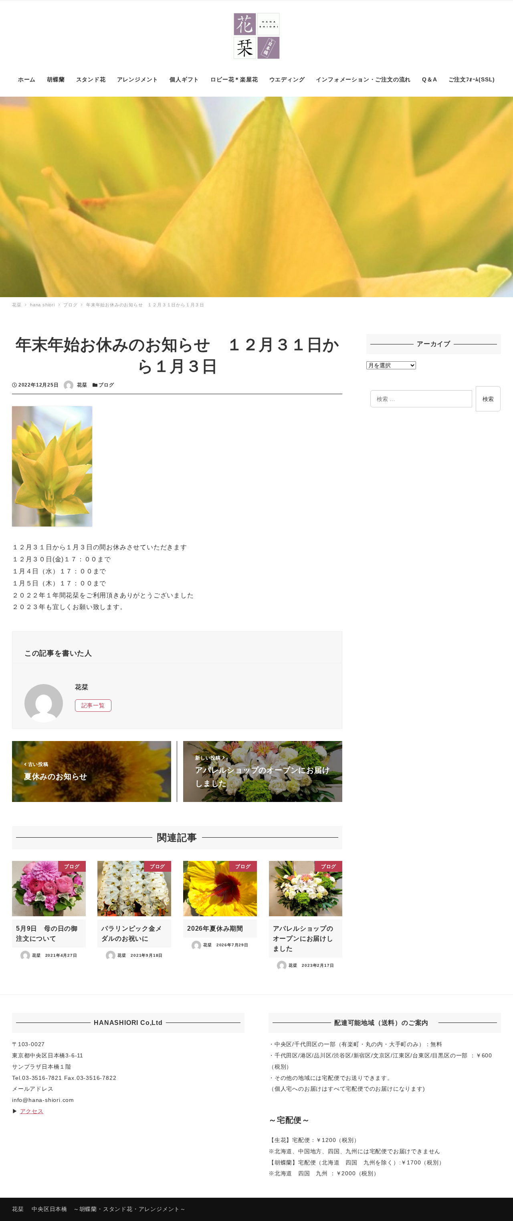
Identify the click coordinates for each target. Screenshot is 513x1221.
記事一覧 (93, 705)
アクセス (32, 1111)
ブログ (106, 385)
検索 (488, 399)
